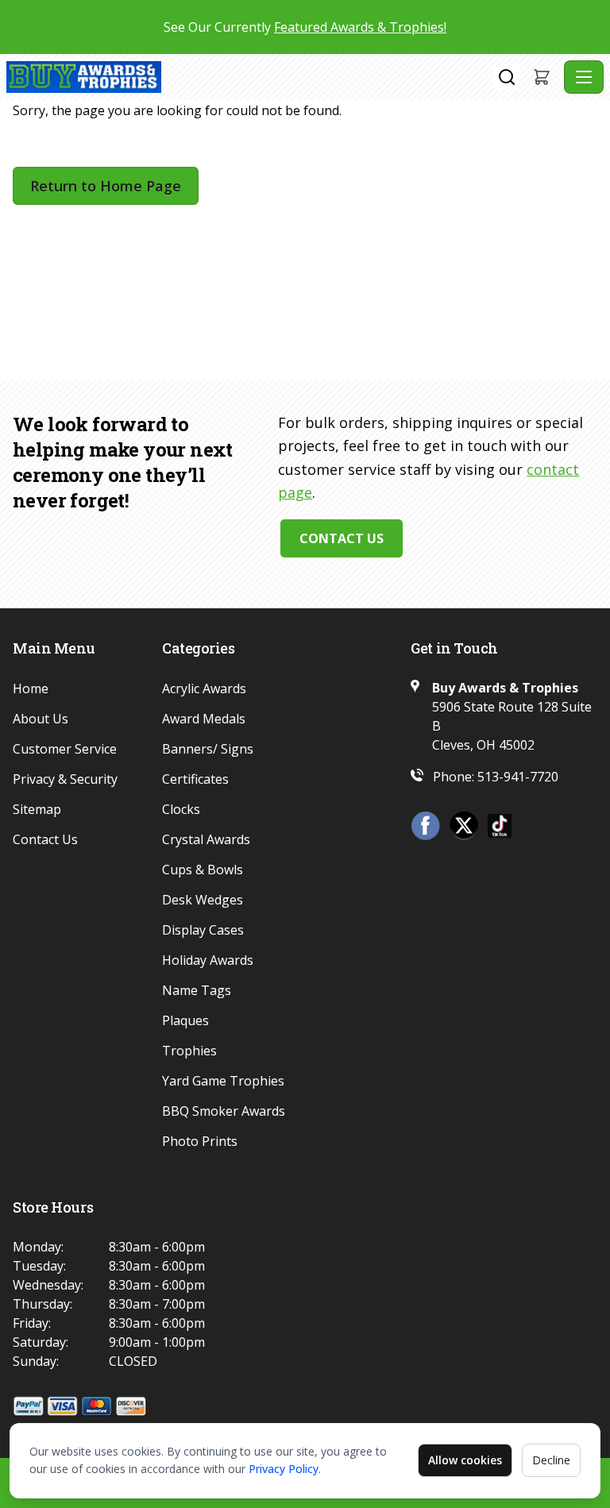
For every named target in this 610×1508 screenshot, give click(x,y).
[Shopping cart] (542, 77)
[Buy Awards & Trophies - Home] (250, 77)
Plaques (185, 1020)
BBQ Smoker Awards (223, 1111)
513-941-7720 (517, 776)
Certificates (195, 779)
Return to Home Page (105, 185)
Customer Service (65, 749)
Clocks (181, 809)
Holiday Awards (207, 960)
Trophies (189, 1050)
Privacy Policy (284, 1468)
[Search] (506, 77)
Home (30, 688)
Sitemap (37, 809)
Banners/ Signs (207, 749)
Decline (551, 1460)
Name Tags (196, 990)
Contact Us (341, 538)
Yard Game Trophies (223, 1081)
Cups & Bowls (202, 869)
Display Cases (203, 930)
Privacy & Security (65, 779)
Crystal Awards (206, 839)
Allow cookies (465, 1460)
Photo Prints (199, 1141)
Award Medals (203, 718)
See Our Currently (305, 27)
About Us (40, 718)
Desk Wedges (202, 899)
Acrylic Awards (204, 688)
